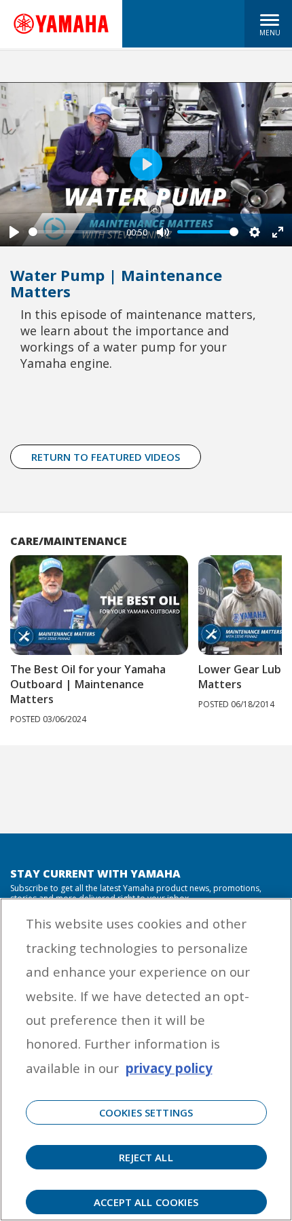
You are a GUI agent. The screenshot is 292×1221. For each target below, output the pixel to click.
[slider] (75, 231)
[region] (146, 1059)
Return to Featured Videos (105, 457)
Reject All (146, 1157)
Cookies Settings (146, 1112)
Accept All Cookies (146, 1202)
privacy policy (169, 1067)
